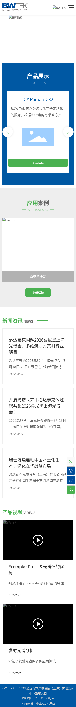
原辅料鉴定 (38, 276)
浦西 (52, 703)
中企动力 (42, 703)
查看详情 (38, 163)
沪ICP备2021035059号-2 (37, 698)
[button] (34, 56)
